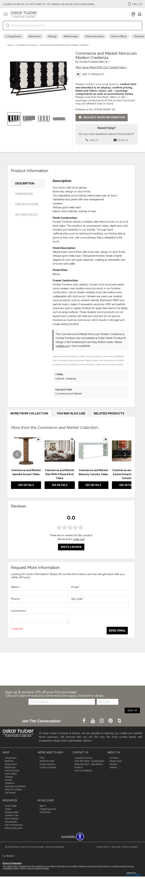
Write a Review (71, 547)
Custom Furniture (48, 767)
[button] (5, 14)
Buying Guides (12, 812)
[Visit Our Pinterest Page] (111, 720)
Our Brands (10, 792)
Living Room (13, 36)
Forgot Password (48, 809)
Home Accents (94, 36)
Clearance (9, 783)
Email (75, 587)
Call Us (93, 140)
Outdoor (9, 777)
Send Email (117, 630)
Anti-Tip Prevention (14, 825)
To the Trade (11, 806)
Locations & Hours (83, 758)
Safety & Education (14, 828)
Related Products (109, 413)
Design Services (47, 764)
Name (15, 587)
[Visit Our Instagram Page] (102, 720)
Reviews (113, 764)
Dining (52, 36)
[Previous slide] (17, 454)
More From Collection (29, 413)
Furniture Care (11, 815)
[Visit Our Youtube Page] (93, 720)
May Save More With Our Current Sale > (101, 67)
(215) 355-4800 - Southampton (90, 761)
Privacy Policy (102, 847)
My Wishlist (45, 812)
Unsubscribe (11, 822)
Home (10, 45)
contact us (62, 346)
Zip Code (77, 598)
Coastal (8, 780)
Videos (8, 809)
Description (24, 183)
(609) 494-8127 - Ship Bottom (89, 764)
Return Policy (26, 214)
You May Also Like (71, 413)
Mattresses (71, 36)
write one (79, 539)
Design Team (115, 761)
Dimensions (24, 194)
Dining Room (11, 764)
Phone (16, 598)
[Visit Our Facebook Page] (84, 720)
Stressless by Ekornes (15, 786)
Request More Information (104, 117)
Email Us (122, 140)
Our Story (113, 758)
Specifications (26, 204)
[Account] (139, 14)
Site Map (116, 847)
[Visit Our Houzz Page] (119, 720)
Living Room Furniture (26, 45)
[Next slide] (125, 454)
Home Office (118, 36)
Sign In (43, 806)
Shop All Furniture (13, 789)
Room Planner (11, 818)
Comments (19, 610)
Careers (113, 767)
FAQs (42, 758)
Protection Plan (47, 761)
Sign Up (132, 710)
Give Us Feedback (83, 770)
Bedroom (35, 36)
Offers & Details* (130, 847)
